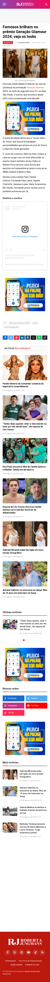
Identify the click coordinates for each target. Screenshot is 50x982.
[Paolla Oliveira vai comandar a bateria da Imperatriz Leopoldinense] (25, 367)
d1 (5, 323)
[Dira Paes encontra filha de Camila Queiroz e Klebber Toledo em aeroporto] (25, 450)
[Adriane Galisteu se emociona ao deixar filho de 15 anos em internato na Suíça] (25, 573)
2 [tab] (24, 640)
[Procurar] (46, 4)
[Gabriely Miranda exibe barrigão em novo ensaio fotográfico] (25, 533)
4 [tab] (29, 640)
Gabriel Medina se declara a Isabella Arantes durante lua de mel (33, 810)
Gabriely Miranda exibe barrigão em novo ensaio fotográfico (31, 774)
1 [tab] (21, 640)
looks (35, 323)
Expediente (10, 961)
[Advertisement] (25, 16)
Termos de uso (32, 965)
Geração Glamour (35, 87)
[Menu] (4, 4)
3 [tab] (26, 640)
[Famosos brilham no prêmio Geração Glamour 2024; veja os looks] (25, 63)
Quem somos (16, 965)
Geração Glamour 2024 (19, 323)
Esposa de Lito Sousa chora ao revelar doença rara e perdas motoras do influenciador (22, 510)
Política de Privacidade (30, 961)
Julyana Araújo (23, 42)
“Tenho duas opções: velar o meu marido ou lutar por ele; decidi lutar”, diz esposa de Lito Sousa (25, 427)
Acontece (8, 42)
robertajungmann (11, 327)
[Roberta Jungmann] (25, 4)
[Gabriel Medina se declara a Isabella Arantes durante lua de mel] (10, 811)
